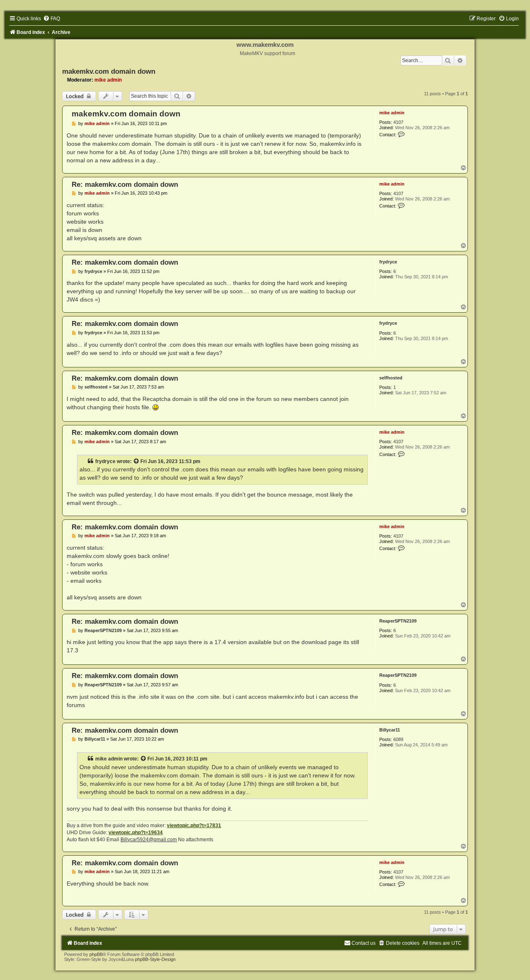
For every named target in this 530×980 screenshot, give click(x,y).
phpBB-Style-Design (155, 959)
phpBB (96, 954)
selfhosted (390, 377)
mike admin (108, 80)
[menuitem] (51, 19)
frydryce (388, 261)
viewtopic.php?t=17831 (194, 825)
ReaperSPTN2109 (398, 620)
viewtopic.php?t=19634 (135, 832)
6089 (398, 739)
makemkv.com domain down (108, 71)
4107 (398, 122)
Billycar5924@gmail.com (148, 839)
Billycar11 (389, 729)
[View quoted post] (136, 461)
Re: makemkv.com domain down (125, 184)
